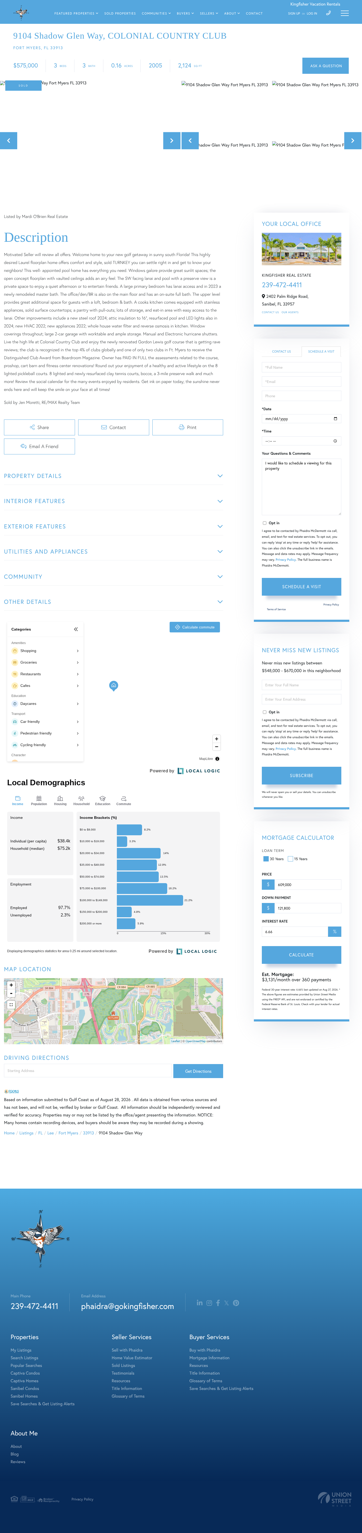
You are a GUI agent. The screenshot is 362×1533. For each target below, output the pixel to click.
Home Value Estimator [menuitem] (132, 1358)
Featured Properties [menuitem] (74, 14)
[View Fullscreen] (11, 1005)
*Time (266, 431)
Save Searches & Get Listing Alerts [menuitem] (43, 1404)
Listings (26, 1133)
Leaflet (175, 1041)
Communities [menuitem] (154, 14)
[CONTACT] (325, 66)
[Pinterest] (236, 1303)
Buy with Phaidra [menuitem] (204, 1350)
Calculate (301, 954)
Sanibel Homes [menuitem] (24, 1396)
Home (9, 1133)
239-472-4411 (282, 284)
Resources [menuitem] (121, 1381)
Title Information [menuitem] (127, 1388)
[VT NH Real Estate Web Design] (334, 1499)
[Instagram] (209, 1303)
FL (40, 1133)
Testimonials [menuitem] (123, 1373)
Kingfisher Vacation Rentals (315, 4)
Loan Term (273, 850)
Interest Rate (275, 921)
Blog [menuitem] (15, 1454)
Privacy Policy (286, 560)
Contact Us (270, 312)
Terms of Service (276, 609)
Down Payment (276, 897)
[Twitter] (226, 1303)
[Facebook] (218, 1303)
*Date (266, 409)
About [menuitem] (230, 14)
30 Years (277, 858)
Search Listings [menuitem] (24, 1358)
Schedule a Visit (321, 352)
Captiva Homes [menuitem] (24, 1381)
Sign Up (294, 14)
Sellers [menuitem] (207, 14)
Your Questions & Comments (286, 453)
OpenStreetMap (196, 1041)
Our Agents (290, 312)
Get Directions (198, 1071)
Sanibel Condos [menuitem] (25, 1388)
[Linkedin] (199, 1303)
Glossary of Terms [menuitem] (128, 1396)
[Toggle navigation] (345, 13)
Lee (50, 1133)
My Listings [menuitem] (21, 1350)
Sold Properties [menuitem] (120, 14)
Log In (312, 14)
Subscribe (302, 775)
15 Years (300, 858)
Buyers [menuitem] (183, 14)
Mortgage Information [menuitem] (209, 1358)
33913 (88, 1133)
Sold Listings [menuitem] (123, 1365)
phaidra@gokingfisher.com (127, 1306)
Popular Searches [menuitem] (26, 1365)
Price (267, 874)
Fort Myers (68, 1133)
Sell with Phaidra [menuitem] (127, 1350)
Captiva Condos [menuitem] (25, 1373)
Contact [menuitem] (254, 14)
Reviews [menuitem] (18, 1461)
